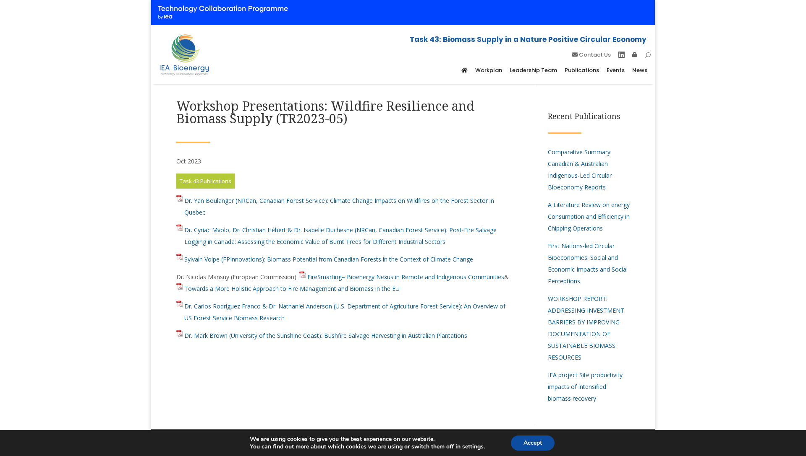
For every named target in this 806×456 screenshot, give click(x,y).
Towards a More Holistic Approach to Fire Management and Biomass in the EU (292, 289)
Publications (582, 70)
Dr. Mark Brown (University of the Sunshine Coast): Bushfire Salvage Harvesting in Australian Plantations (325, 335)
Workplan (488, 70)
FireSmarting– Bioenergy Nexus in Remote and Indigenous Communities (405, 277)
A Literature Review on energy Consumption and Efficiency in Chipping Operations (589, 216)
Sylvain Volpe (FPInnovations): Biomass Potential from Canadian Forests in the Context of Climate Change (328, 259)
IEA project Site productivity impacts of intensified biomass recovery (585, 386)
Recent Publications (584, 116)
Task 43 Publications (205, 181)
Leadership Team (533, 70)
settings (473, 447)
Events (616, 70)
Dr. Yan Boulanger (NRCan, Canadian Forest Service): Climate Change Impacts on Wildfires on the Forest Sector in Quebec (339, 206)
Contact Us (594, 55)
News (639, 70)
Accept (532, 443)
